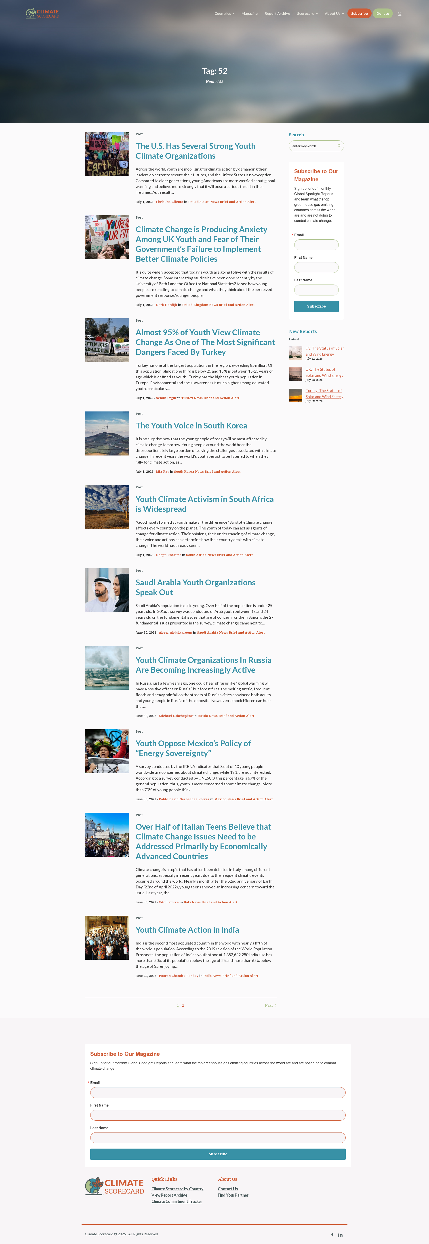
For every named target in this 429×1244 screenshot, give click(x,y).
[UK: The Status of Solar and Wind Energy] (295, 373)
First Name (303, 257)
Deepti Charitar (168, 555)
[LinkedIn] (340, 1234)
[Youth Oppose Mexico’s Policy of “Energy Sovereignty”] (107, 751)
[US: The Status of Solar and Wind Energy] (295, 352)
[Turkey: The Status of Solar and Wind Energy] (295, 394)
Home (211, 82)
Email (299, 235)
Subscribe (316, 306)
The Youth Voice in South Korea (192, 425)
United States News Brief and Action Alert (222, 202)
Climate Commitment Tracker (176, 1201)
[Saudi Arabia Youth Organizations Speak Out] (107, 590)
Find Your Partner (233, 1195)
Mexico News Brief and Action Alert (243, 799)
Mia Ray (162, 471)
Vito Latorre (169, 902)
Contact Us (228, 1188)
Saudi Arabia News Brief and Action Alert (231, 632)
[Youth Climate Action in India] (107, 938)
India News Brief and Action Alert (230, 976)
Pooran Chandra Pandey (178, 976)
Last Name (303, 280)
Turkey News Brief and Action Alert (210, 398)
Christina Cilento (169, 202)
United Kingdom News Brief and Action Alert (218, 305)
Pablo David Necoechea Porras (184, 799)
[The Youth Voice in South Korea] (107, 433)
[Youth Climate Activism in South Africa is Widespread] (107, 507)
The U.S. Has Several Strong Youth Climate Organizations (196, 150)
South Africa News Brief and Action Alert (219, 555)
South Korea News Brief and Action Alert (207, 471)
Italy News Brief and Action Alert (210, 902)
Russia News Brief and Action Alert (226, 716)
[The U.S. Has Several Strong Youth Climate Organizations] (107, 154)
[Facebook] (332, 1234)
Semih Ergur (166, 398)
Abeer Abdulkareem (175, 632)
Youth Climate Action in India (187, 929)
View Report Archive (169, 1195)
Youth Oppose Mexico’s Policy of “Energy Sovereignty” (193, 748)
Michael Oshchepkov (176, 716)
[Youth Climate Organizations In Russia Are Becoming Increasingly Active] (107, 668)
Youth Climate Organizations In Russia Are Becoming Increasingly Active (204, 665)
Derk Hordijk (166, 305)
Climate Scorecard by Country (177, 1188)
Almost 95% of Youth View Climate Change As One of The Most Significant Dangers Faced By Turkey (205, 342)
